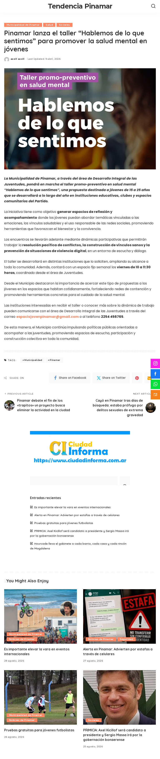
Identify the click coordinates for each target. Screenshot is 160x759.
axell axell (18, 58)
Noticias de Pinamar (22, 639)
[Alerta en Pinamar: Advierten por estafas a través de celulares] (119, 616)
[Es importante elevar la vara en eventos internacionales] (40, 616)
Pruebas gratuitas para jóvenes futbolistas (63, 523)
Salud (49, 24)
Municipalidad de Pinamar (23, 24)
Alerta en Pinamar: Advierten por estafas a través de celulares (77, 515)
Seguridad (126, 639)
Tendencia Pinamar (80, 6)
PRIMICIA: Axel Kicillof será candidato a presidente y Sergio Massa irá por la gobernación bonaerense (114, 735)
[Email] (149, 378)
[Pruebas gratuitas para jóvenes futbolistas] (40, 697)
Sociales (64, 24)
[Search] (153, 6)
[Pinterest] (137, 378)
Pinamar (55, 360)
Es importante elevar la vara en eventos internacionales (72, 507)
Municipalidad (33, 360)
